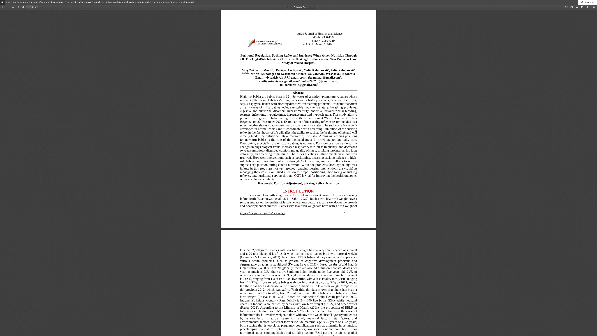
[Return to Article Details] (2, 2)
